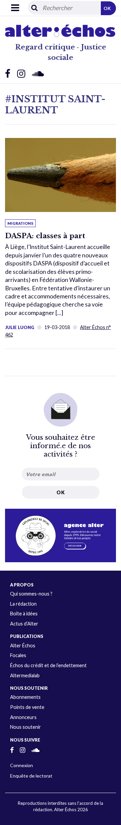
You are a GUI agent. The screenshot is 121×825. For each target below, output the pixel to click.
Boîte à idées (24, 613)
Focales (18, 655)
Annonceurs (23, 717)
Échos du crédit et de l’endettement (48, 665)
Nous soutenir (25, 727)
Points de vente (27, 707)
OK (107, 8)
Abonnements (25, 697)
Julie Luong (19, 327)
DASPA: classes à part (45, 235)
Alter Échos (22, 645)
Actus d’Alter (24, 623)
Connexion (21, 765)
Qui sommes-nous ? (31, 594)
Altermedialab (25, 675)
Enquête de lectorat (31, 776)
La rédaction (23, 604)
